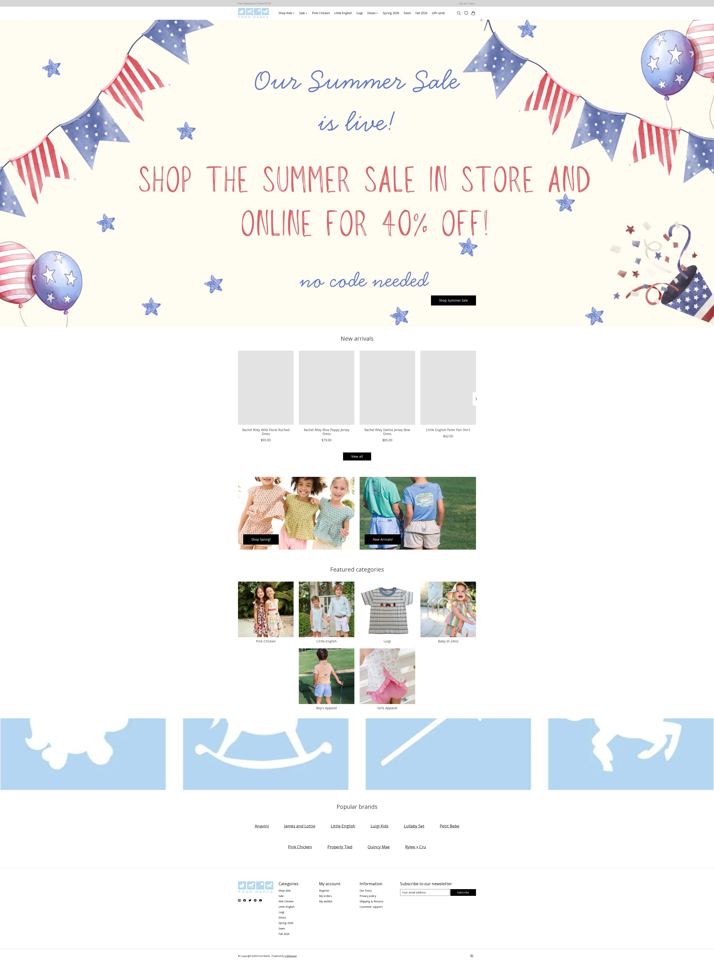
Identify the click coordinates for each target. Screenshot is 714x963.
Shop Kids (285, 890)
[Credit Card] (471, 956)
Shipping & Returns (371, 901)
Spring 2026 (391, 13)
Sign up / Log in (467, 3)
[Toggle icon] (459, 13)
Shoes (282, 917)
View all (357, 456)
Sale (281, 896)
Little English (343, 13)
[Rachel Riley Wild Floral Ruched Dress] (266, 388)
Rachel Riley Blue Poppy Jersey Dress (326, 431)
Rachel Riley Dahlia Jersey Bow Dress (387, 431)
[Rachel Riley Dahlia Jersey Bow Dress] (387, 388)
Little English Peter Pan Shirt (448, 429)
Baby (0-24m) (448, 641)
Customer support (371, 906)
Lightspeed (291, 956)
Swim (407, 13)
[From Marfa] (253, 13)
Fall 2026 (421, 13)
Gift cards (438, 13)
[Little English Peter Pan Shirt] (448, 388)
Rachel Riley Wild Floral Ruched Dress (266, 431)
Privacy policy (368, 896)
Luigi (359, 13)
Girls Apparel (387, 708)
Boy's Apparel (326, 708)
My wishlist (325, 901)
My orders (325, 896)
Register (324, 890)
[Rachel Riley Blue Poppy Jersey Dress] (326, 388)
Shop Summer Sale (453, 300)
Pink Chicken (321, 13)
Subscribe (463, 892)
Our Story (366, 890)
